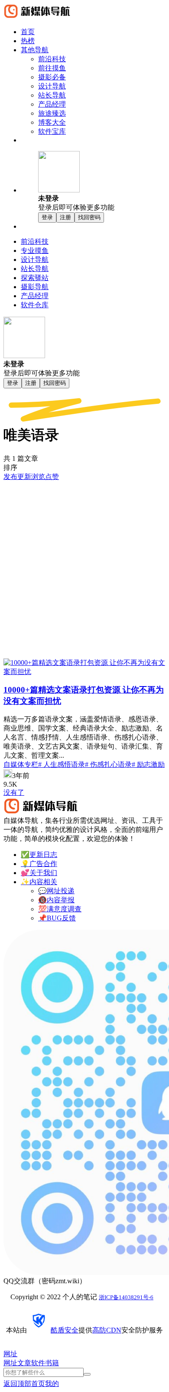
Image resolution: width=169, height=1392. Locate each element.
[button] (102, 181)
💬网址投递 (56, 890)
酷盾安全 (64, 1330)
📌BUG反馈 (57, 918)
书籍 (52, 1363)
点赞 (52, 476)
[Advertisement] (84, 570)
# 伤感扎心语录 (108, 764)
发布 (10, 476)
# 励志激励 (148, 764)
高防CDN (106, 1330)
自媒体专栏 (20, 764)
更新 (24, 476)
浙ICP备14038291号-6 (126, 1297)
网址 (10, 1363)
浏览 (38, 476)
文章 (24, 1363)
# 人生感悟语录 (61, 764)
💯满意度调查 (59, 909)
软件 (38, 1363)
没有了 (13, 792)
